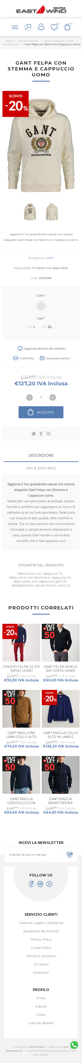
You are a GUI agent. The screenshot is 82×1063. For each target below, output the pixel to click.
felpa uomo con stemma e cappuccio (38, 578)
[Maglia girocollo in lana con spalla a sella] (61, 709)
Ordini (41, 1015)
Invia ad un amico (58, 358)
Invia (69, 854)
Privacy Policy (41, 939)
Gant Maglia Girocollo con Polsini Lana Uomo (21, 803)
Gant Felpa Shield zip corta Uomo (60, 669)
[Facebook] (31, 884)
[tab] (41, 455)
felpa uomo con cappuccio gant (38, 581)
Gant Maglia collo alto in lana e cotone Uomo (60, 737)
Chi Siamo (41, 964)
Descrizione (41, 455)
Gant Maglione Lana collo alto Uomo (21, 737)
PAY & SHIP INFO (41, 468)
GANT (50, 258)
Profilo (41, 998)
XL (50, 327)
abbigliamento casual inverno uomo (39, 585)
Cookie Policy (41, 948)
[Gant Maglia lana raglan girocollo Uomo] (21, 775)
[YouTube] (49, 884)
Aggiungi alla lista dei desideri (45, 348)
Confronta (26, 358)
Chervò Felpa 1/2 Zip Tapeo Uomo (21, 669)
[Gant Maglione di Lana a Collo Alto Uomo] (21, 709)
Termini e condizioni (41, 956)
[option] (30, 212)
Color (40, 295)
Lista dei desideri (41, 1023)
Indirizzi (41, 1006)
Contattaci (41, 973)
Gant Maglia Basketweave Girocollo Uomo (60, 803)
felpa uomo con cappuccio (38, 574)
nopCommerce (36, 1046)
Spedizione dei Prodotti (41, 931)
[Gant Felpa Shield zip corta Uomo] (61, 643)
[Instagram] (40, 884)
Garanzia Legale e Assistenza (41, 923)
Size (40, 318)
